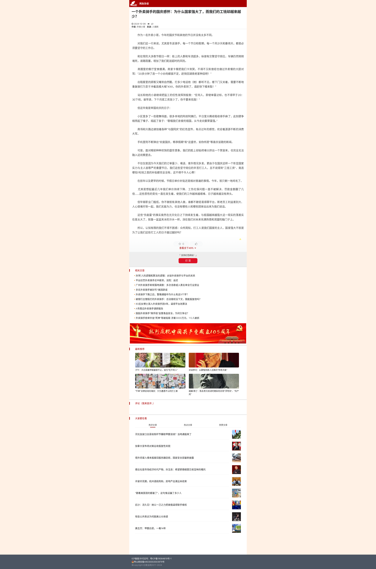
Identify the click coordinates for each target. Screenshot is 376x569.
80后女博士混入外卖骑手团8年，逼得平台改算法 (161, 303)
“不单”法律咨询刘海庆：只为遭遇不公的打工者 (156, 391)
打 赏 (188, 260)
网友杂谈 (144, 3)
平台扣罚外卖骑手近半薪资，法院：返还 (157, 280)
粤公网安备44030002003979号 (149, 561)
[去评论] (363, 388)
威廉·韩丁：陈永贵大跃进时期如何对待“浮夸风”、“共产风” (214, 392)
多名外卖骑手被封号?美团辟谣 (151, 289)
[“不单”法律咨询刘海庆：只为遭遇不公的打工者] (160, 381)
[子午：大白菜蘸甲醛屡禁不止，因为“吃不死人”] (160, 360)
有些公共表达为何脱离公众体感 (151, 516)
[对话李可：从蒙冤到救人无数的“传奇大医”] (214, 360)
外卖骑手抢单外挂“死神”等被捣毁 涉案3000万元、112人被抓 (167, 317)
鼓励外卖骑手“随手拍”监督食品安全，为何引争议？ (162, 313)
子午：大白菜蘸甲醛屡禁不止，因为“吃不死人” (156, 370)
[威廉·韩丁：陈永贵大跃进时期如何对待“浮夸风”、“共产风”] (214, 381)
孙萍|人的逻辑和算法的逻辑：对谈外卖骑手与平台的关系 (165, 275)
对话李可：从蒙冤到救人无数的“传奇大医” (208, 370)
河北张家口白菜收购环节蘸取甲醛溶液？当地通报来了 (163, 434)
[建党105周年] (188, 342)
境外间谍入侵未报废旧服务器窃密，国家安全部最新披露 (164, 457)
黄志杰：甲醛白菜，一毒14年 (150, 528)
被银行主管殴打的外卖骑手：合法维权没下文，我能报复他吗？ (169, 299)
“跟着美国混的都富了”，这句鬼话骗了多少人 (158, 493)
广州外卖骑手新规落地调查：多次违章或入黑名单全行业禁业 (167, 285)
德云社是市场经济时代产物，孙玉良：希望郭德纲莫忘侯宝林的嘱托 (170, 469)
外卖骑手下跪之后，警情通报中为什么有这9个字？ (162, 294)
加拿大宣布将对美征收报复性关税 (152, 445)
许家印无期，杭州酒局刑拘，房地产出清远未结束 (161, 481)
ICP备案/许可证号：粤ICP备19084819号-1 (152, 558)
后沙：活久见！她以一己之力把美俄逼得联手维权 (161, 504)
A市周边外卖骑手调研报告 (149, 308)
